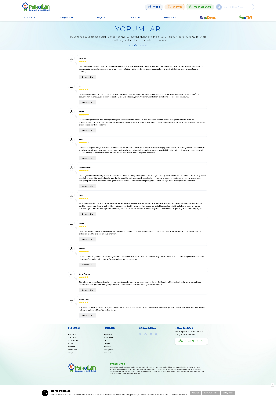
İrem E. (82, 195)
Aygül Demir (84, 299)
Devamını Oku (87, 77)
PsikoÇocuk (108, 350)
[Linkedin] (151, 334)
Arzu (81, 139)
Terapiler (134, 17)
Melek (81, 223)
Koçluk (101, 17)
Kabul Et (195, 393)
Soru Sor (71, 343)
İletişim (71, 353)
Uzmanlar (170, 17)
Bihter (82, 248)
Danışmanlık (66, 17)
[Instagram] (140, 334)
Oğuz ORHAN (85, 167)
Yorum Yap (72, 350)
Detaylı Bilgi (228, 393)
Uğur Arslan (84, 274)
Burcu (81, 111)
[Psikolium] (35, 6)
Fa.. (80, 86)
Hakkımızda (72, 337)
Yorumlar (71, 347)
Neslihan (83, 58)
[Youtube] (156, 334)
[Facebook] (145, 334)
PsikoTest (107, 353)
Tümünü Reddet (210, 393)
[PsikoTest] (246, 17)
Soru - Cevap (73, 340)
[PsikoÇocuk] (207, 17)
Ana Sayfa (29, 17)
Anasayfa (133, 45)
